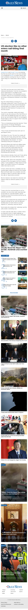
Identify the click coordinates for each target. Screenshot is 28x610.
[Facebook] (12, 41)
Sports (20, 591)
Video (3, 593)
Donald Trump (14, 72)
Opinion (21, 589)
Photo (12, 593)
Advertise (3, 606)
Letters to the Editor (19, 604)
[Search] (21, 8)
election (12, 75)
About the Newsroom (6, 604)
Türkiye (3, 589)
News (2, 35)
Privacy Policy (4, 602)
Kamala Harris (4, 72)
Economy (13, 589)
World (7, 35)
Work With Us (17, 602)
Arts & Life (13, 591)
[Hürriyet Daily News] (14, 3)
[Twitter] (15, 41)
